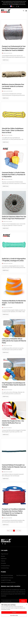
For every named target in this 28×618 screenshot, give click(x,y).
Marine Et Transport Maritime (8, 582)
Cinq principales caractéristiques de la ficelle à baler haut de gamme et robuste (13, 385)
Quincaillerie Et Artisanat (7, 577)
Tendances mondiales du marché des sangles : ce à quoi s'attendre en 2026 (14, 303)
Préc (8, 530)
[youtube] (18, 6)
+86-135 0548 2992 (12, 4)
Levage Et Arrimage (6, 580)
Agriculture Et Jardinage (7, 575)
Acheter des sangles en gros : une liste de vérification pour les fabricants (13, 423)
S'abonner (23, 600)
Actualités (3, 563)
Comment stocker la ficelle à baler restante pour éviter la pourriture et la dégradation (13, 174)
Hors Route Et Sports (21, 575)
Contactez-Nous (5, 568)
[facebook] (16, 6)
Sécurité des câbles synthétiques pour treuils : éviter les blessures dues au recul (13, 130)
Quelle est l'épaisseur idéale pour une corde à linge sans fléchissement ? (14, 217)
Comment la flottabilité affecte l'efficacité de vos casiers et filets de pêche (14, 341)
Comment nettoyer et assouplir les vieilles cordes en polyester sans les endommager (14, 467)
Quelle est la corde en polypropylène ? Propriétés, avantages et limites (14, 259)
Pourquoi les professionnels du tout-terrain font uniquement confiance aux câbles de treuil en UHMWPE (14, 48)
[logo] (6, 10)
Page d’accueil (4, 554)
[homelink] (6, 540)
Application (4, 558)
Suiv (20, 530)
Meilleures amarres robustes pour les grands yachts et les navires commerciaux (13, 86)
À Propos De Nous (5, 565)
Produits (3, 561)
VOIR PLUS (5, 60)
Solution (3, 556)
